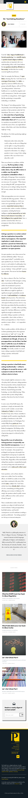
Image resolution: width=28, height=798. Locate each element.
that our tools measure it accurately (11, 216)
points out (15, 423)
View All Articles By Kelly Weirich (14, 555)
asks (2, 281)
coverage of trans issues (8, 81)
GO (22, 714)
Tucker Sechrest (5, 779)
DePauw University (14, 771)
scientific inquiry (21, 57)
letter (20, 81)
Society (14, 15)
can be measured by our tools (16, 213)
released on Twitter (7, 411)
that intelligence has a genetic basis (11, 218)
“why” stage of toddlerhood (15, 55)
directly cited (15, 486)
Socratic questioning (7, 57)
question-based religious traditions (13, 59)
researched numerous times (15, 206)
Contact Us (17, 783)
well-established (12, 295)
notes (7, 483)
